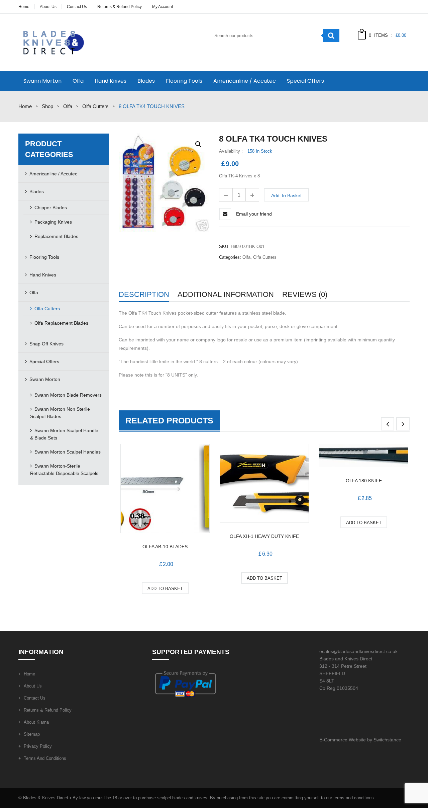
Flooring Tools (184, 81)
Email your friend (254, 214)
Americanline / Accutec (244, 81)
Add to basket (286, 195)
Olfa (78, 81)
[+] (252, 194)
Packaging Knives (53, 222)
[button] (198, 144)
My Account (162, 6)
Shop (47, 106)
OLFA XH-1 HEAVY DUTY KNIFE (264, 536)
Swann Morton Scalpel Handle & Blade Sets (64, 434)
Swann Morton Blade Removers (68, 395)
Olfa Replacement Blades (61, 323)
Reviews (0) (304, 294)
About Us (48, 6)
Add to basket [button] (165, 588)
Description (144, 294)
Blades (146, 81)
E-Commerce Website (342, 739)
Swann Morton (42, 81)
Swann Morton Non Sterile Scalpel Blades (60, 412)
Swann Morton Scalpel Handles (67, 452)
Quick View (165, 489)
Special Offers (305, 81)
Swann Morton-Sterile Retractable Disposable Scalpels (64, 469)
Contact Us (77, 6)
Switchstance (387, 739)
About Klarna (36, 722)
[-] (225, 194)
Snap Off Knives (46, 343)
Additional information (226, 294)
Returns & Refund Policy (119, 6)
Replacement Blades (56, 236)
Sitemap (32, 734)
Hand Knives (110, 81)
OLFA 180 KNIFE (364, 480)
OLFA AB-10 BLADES (165, 546)
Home (23, 6)
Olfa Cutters (95, 106)
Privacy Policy (38, 746)
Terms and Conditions (45, 758)
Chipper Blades (50, 207)
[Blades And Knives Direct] (52, 42)
